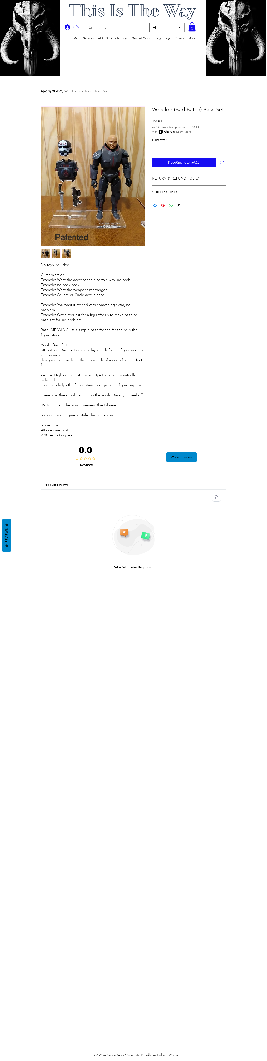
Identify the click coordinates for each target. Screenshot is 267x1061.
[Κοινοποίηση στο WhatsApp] (170, 205)
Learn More (183, 132)
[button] (192, 26)
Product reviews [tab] (56, 485)
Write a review (181, 457)
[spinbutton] (162, 147)
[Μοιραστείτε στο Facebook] (154, 205)
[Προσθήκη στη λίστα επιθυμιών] (222, 162)
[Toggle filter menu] (216, 497)
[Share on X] (178, 205)
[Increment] (168, 147)
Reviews (6, 535)
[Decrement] (155, 147)
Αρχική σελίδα (51, 91)
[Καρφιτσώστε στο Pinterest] (162, 205)
